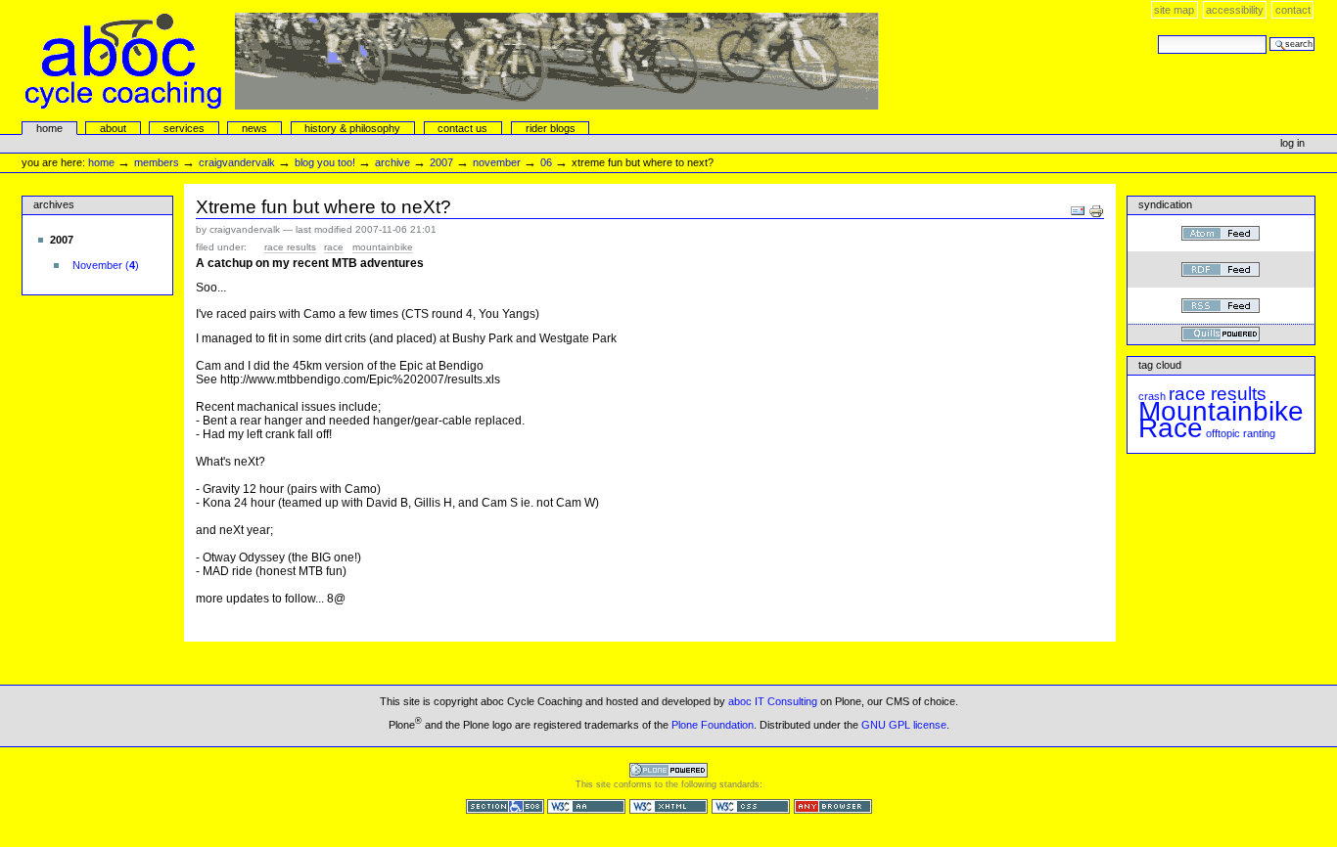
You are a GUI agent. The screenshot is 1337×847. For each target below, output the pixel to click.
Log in (1292, 143)
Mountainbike (382, 247)
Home (49, 128)
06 (546, 162)
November (497, 162)
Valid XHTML (668, 806)
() (105, 265)
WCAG (586, 806)
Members (156, 162)
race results (290, 247)
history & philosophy (352, 128)
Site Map (1174, 10)
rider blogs (551, 128)
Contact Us (462, 128)
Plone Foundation (712, 724)
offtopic (1223, 433)
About (113, 128)
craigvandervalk (237, 162)
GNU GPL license (903, 724)
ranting (1259, 433)
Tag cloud (1159, 365)
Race (334, 247)
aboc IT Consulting (772, 701)
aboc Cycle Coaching (452, 61)
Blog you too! (325, 162)
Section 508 (505, 806)
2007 (441, 162)
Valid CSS (751, 806)
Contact (1293, 10)
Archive (392, 162)
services (184, 128)
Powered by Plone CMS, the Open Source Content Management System (668, 770)
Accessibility (1235, 10)
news (254, 128)
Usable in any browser (833, 806)
